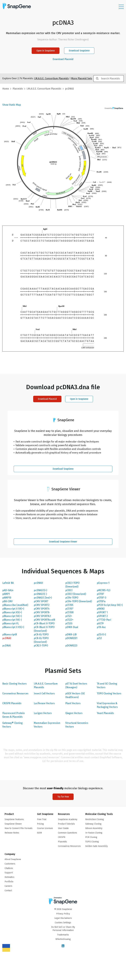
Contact (8, 890)
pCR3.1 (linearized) (75, 593)
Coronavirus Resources (15, 693)
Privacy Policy (63, 913)
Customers (10, 863)
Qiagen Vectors (74, 713)
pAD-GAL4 (7, 590)
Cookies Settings (63, 922)
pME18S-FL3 (103, 590)
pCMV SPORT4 (41, 608)
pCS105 (69, 605)
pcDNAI (6, 645)
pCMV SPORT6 (41, 612)
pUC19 (100, 623)
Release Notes (12, 832)
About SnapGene (13, 859)
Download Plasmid (63, 59)
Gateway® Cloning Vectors (12, 724)
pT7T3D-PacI (104, 619)
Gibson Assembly (93, 828)
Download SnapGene (79, 50)
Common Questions (67, 832)
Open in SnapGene (45, 50)
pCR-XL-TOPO (41, 634)
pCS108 (69, 612)
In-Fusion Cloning (93, 832)
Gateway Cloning (93, 824)
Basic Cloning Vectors (14, 683)
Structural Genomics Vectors (76, 724)
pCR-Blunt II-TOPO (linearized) (44, 629)
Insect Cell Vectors (44, 693)
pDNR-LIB (71, 634)
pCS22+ (69, 619)
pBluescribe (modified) (15, 605)
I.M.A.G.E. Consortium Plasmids (46, 685)
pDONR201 (71, 638)
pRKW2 (101, 608)
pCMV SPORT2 (41, 605)
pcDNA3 (6, 638)
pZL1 (99, 638)
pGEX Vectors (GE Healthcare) (75, 695)
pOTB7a (101, 601)
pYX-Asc (101, 627)
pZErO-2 (101, 634)
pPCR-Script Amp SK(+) (110, 605)
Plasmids (18, 88)
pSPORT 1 (102, 612)
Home (5, 88)
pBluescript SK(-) (12, 619)
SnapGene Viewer (13, 824)
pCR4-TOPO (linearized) (78, 601)
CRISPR (61, 837)
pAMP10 (6, 597)
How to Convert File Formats (18, 828)
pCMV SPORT (41, 601)
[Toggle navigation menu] (121, 6)
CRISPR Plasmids (11, 703)
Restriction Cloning (94, 819)
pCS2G (68, 623)
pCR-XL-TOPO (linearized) (41, 640)
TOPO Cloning (92, 841)
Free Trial (41, 819)
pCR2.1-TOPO (41, 645)
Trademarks (63, 934)
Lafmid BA (8, 582)
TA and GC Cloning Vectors (107, 685)
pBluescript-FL (10, 623)
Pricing (40, 824)
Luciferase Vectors (44, 703)
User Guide (63, 828)
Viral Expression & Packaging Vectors (107, 705)
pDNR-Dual (71, 627)
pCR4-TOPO (71, 597)
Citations (9, 868)
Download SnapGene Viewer (63, 541)
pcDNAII (38, 582)
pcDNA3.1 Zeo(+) (43, 597)
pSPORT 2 (102, 616)
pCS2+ (68, 616)
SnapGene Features (14, 819)
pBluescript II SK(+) (13, 608)
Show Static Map (11, 104)
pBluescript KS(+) (12, 612)
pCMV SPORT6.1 (42, 616)
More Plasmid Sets (81, 78)
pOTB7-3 (101, 597)
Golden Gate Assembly (96, 846)
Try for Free (63, 796)
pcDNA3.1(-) (40, 593)
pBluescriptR (9, 634)
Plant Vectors (73, 703)
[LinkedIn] (63, 946)
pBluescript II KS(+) (13, 627)
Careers (8, 886)
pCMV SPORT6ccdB (44, 619)
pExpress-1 (103, 582)
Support (9, 872)
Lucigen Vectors (43, 713)
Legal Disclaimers (63, 918)
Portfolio (9, 881)
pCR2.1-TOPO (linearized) (72, 584)
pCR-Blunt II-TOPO (44, 623)
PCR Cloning (91, 837)
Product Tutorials (66, 824)
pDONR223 (71, 645)
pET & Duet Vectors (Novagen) (76, 685)
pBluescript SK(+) (12, 616)
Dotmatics (9, 877)
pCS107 (69, 608)
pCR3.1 (68, 590)
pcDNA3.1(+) (40, 590)
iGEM (39, 832)
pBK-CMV (7, 601)
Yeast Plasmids (105, 713)
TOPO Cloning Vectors (109, 693)
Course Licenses (45, 828)
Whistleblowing (63, 939)
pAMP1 (6, 593)
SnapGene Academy (67, 819)
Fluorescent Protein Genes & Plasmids (13, 715)
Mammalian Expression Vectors (47, 724)
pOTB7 (100, 593)
